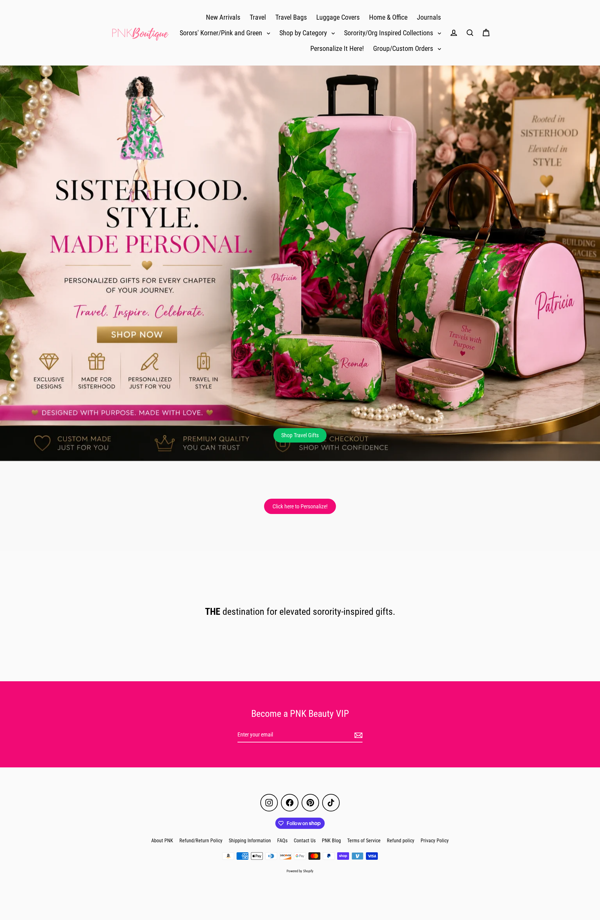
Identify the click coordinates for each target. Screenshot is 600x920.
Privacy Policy (435, 841)
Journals (429, 17)
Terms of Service (364, 841)
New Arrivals (223, 17)
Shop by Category (303, 33)
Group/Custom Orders (404, 48)
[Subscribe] (357, 735)
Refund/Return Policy (200, 841)
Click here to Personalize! (300, 506)
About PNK (162, 841)
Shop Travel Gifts (300, 435)
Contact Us (305, 841)
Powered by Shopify (300, 871)
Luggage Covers (338, 17)
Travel (258, 17)
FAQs (282, 841)
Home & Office (388, 17)
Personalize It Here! (337, 48)
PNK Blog (331, 841)
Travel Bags (291, 17)
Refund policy (400, 841)
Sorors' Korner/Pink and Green (222, 33)
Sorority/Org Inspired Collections (389, 33)
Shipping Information (250, 841)
